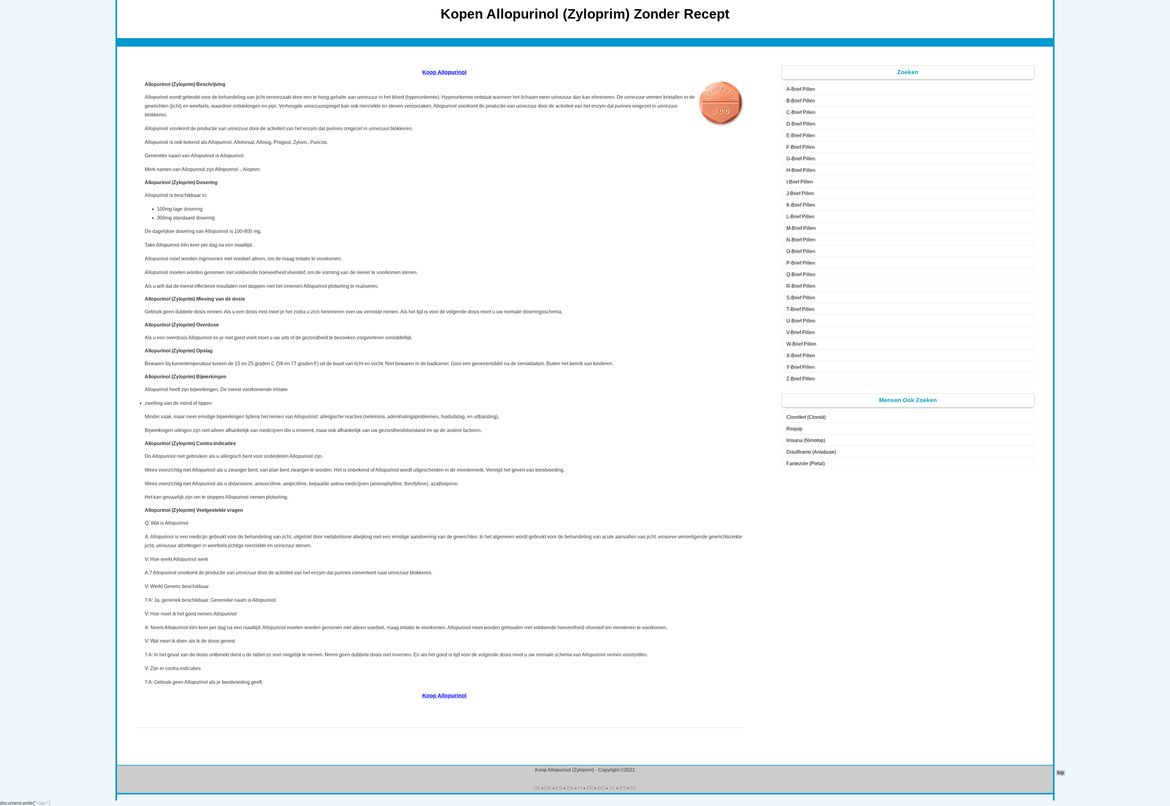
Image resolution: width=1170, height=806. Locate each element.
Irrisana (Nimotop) (805, 440)
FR (590, 788)
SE (633, 788)
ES (559, 788)
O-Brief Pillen (800, 251)
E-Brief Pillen (800, 135)
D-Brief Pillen (800, 124)
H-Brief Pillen (800, 170)
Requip (794, 428)
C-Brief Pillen (800, 112)
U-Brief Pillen (800, 320)
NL (612, 788)
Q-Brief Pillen (800, 274)
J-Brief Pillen (800, 193)
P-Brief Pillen (800, 263)
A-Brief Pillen (800, 89)
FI (580, 788)
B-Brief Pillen (800, 100)
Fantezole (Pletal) (805, 463)
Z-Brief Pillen (800, 378)
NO (601, 788)
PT (622, 788)
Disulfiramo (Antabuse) (811, 452)
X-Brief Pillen (800, 355)
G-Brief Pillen (800, 158)
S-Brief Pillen (800, 297)
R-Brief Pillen (800, 286)
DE (536, 788)
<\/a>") (43, 803)
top (1060, 772)
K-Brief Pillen (800, 205)
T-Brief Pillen (800, 309)
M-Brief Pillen (801, 228)
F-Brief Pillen (800, 147)
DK (547, 788)
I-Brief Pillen (799, 181)
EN (570, 788)
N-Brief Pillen (800, 239)
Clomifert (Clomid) (806, 417)
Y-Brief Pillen (800, 367)
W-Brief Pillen (801, 344)
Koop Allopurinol (444, 72)
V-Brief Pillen (800, 332)
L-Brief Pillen (800, 216)
